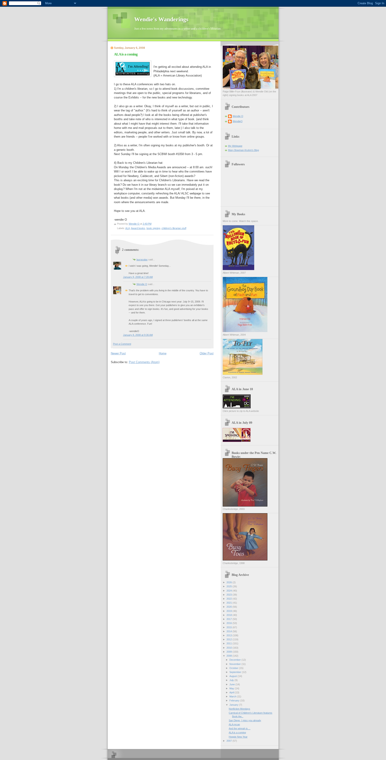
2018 (230, 615)
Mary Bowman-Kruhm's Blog (243, 150)
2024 (230, 590)
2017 (230, 619)
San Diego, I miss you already (245, 720)
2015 (230, 627)
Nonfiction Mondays (239, 708)
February (234, 700)
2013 (230, 635)
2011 (230, 643)
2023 (230, 594)
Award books (138, 228)
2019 (230, 611)
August (233, 676)
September (235, 672)
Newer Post (118, 353)
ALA (127, 228)
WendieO (238, 121)
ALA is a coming (237, 732)
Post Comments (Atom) (144, 362)
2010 (230, 647)
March (233, 696)
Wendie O (141, 284)
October (234, 668)
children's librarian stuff (174, 228)
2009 (230, 651)
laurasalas (142, 259)
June (232, 684)
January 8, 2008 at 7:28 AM (138, 277)
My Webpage (235, 146)
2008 (230, 655)
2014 (230, 631)
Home (162, 353)
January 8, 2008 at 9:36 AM (138, 335)
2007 (230, 740)
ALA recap (234, 724)
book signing (153, 228)
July (232, 680)
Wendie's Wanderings (161, 19)
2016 (230, 623)
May (232, 688)
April (232, 692)
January (234, 704)
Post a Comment (122, 344)
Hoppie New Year (238, 736)
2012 (230, 639)
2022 (230, 598)
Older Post (207, 353)
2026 (230, 582)
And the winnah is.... (239, 728)
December (235, 659)
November (235, 664)
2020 (230, 606)
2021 (230, 602)
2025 (230, 586)
